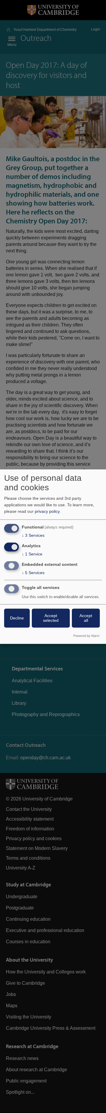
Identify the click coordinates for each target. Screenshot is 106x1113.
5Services (33, 572)
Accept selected (51, 618)
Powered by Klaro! (86, 636)
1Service (32, 554)
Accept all (86, 618)
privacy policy (47, 511)
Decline (17, 618)
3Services (33, 535)
